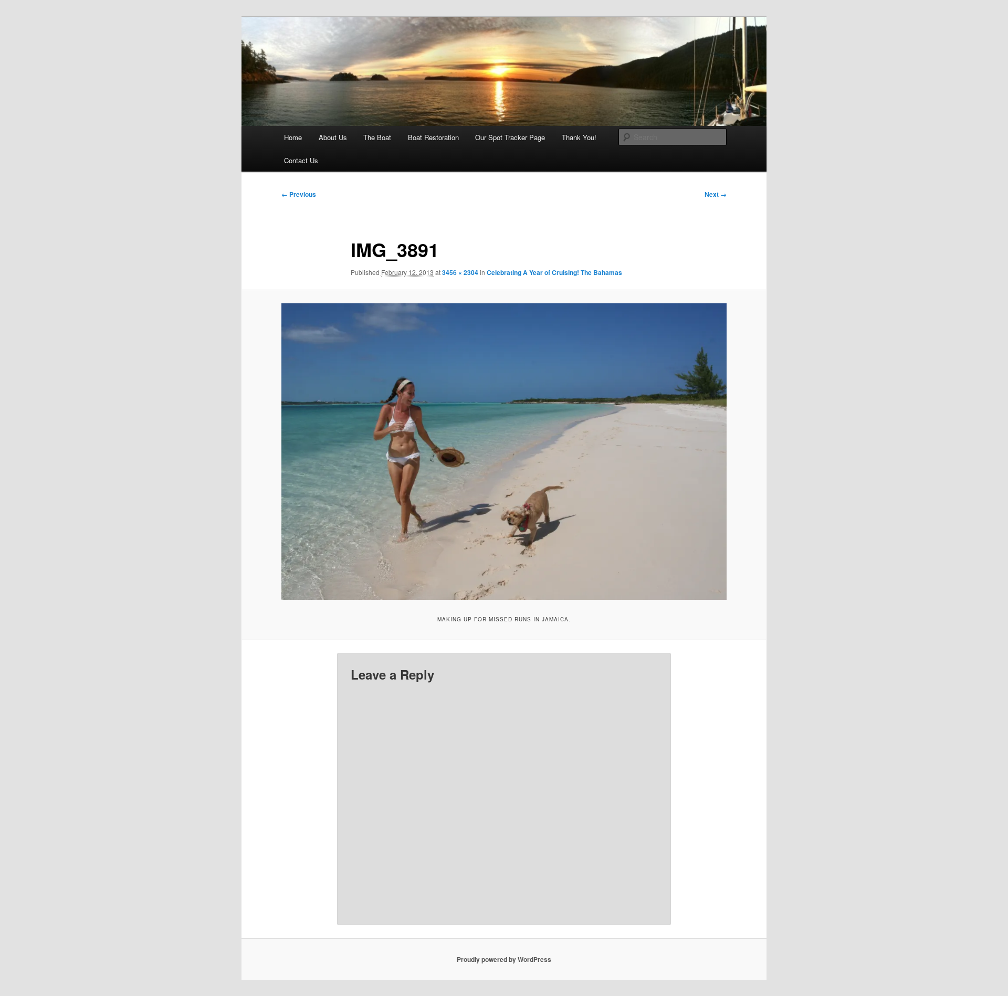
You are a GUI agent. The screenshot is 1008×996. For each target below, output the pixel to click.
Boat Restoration (433, 137)
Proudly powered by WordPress (504, 959)
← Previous (298, 194)
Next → (716, 194)
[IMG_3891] (504, 451)
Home (293, 137)
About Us (333, 137)
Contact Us (301, 160)
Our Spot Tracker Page (510, 137)
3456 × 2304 (460, 272)
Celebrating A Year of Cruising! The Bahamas (554, 272)
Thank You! (579, 137)
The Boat (377, 137)
